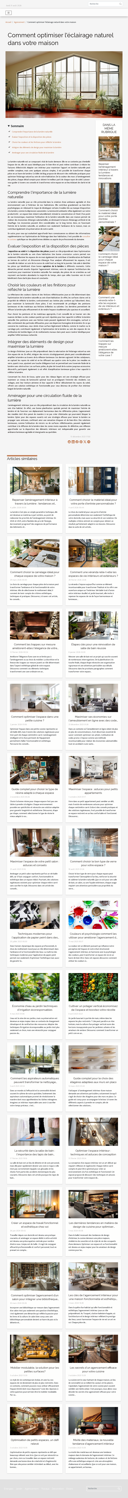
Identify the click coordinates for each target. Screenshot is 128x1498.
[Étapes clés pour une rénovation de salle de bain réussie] (93, 625)
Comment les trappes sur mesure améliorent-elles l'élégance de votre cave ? (107, 348)
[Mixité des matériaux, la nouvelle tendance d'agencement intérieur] (93, 1421)
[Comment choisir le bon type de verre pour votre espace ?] (93, 842)
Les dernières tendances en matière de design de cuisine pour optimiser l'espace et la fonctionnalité (93, 1226)
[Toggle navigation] (9, 13)
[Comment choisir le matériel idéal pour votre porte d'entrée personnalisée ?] (109, 195)
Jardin (19, 1488)
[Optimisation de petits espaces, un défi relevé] (35, 1421)
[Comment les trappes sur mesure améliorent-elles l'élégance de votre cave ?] (109, 325)
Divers (69, 1488)
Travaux (45, 1488)
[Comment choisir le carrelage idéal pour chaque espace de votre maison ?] (109, 238)
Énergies (8, 1488)
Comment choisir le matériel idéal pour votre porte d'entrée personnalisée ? (108, 216)
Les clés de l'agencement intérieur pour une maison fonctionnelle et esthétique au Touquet (93, 1299)
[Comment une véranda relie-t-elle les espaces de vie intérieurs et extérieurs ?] (109, 282)
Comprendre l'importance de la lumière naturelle (32, 132)
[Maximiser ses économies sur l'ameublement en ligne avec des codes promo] (93, 697)
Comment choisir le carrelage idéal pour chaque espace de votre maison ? (108, 260)
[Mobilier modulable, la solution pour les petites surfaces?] (35, 1348)
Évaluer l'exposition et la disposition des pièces (31, 137)
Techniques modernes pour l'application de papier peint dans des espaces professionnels (35, 937)
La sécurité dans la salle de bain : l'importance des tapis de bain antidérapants (34, 1154)
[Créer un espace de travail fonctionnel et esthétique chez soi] (35, 1204)
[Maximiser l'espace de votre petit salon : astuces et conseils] (35, 842)
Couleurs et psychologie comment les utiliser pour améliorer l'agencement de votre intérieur (93, 937)
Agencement (19, 22)
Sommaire (17, 126)
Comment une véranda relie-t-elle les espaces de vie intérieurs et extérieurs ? (108, 303)
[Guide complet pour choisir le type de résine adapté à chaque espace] (35, 770)
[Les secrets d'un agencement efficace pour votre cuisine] (93, 1348)
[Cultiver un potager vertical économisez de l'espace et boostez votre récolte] (93, 987)
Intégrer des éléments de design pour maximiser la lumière (36, 147)
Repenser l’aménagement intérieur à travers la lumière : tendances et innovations (108, 171)
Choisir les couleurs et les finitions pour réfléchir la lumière (36, 142)
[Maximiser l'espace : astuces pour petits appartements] (93, 770)
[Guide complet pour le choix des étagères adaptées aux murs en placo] (93, 1059)
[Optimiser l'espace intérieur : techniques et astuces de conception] (93, 1131)
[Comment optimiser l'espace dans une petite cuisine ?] (35, 697)
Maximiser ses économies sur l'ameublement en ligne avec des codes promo (93, 720)
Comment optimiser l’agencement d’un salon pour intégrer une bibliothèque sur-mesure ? (34, 1299)
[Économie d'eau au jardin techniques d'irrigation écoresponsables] (35, 987)
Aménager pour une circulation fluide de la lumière (33, 152)
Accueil (8, 22)
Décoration (58, 1488)
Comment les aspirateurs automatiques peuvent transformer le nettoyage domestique (34, 1082)
